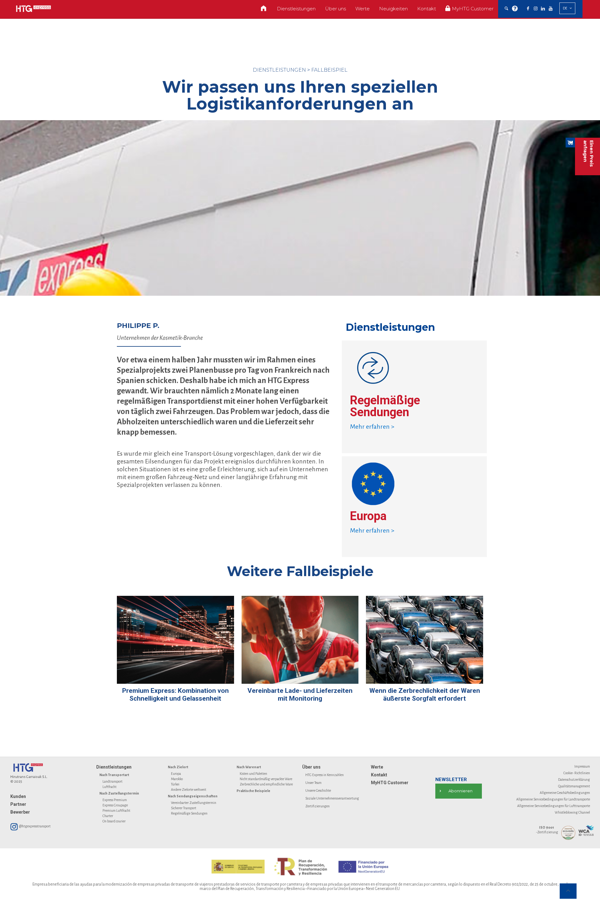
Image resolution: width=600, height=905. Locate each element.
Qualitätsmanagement (574, 786)
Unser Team (313, 783)
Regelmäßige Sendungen (189, 813)
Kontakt (379, 774)
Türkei (175, 784)
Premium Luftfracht (116, 810)
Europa (176, 773)
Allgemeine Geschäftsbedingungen (565, 793)
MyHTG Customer (389, 782)
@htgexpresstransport (34, 826)
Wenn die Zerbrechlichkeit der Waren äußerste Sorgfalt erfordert (424, 694)
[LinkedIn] (543, 9)
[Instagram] (535, 9)
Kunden (18, 796)
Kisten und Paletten (253, 773)
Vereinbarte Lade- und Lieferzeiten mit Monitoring (300, 694)
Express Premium (114, 800)
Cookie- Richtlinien (576, 773)
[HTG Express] (33, 8)
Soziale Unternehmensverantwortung (332, 798)
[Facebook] (528, 9)
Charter (107, 816)
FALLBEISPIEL (329, 70)
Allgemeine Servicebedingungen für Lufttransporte (553, 806)
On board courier (114, 821)
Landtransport (112, 781)
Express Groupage (115, 805)
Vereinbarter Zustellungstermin (193, 803)
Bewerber (20, 812)
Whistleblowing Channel (572, 812)
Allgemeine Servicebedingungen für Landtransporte (553, 799)
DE (565, 8)
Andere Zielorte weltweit (188, 789)
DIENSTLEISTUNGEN (279, 70)
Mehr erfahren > (372, 426)
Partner (18, 804)
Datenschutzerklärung (574, 779)
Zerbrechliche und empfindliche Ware (266, 784)
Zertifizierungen (317, 806)
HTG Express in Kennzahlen (324, 775)
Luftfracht (109, 787)
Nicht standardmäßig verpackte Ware (266, 779)
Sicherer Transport (183, 808)
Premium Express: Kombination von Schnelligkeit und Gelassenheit (175, 694)
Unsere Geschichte (318, 790)
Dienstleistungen (114, 767)
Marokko (177, 779)
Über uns (311, 767)
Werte (377, 767)
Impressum (582, 766)
